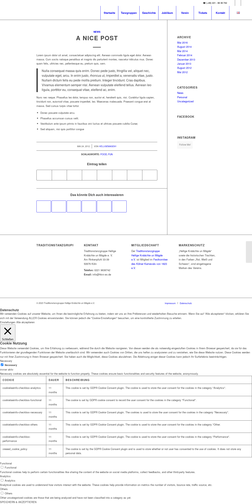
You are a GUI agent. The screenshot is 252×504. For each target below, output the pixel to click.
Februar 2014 (184, 55)
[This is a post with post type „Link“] (74, 206)
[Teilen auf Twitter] (59, 175)
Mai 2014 (182, 51)
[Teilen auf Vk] (119, 175)
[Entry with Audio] (89, 206)
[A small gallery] (104, 206)
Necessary (11, 365)
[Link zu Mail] (244, 3)
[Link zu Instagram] (238, 3)
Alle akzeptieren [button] (25, 322)
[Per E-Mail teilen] (149, 175)
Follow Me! (185, 144)
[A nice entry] (43, 206)
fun (110, 154)
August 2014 (184, 47)
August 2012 (184, 68)
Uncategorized (185, 101)
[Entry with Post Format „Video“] (59, 206)
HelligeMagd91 (108, 146)
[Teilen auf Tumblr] (104, 175)
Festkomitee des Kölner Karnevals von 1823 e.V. (149, 264)
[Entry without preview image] (119, 206)
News (97, 32)
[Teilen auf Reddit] (134, 175)
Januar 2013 (184, 63)
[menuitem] (109, 13)
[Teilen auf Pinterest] (74, 175)
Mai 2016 (182, 42)
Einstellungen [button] (7, 322)
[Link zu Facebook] (232, 3)
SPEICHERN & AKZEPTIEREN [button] (18, 502)
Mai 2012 (182, 72)
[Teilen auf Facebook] (44, 175)
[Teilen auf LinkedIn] (89, 175)
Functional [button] (6, 463)
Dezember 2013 (186, 59)
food (103, 154)
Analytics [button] (5, 476)
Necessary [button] (6, 361)
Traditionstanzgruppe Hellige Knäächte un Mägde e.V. (147, 255)
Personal (182, 97)
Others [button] (4, 489)
